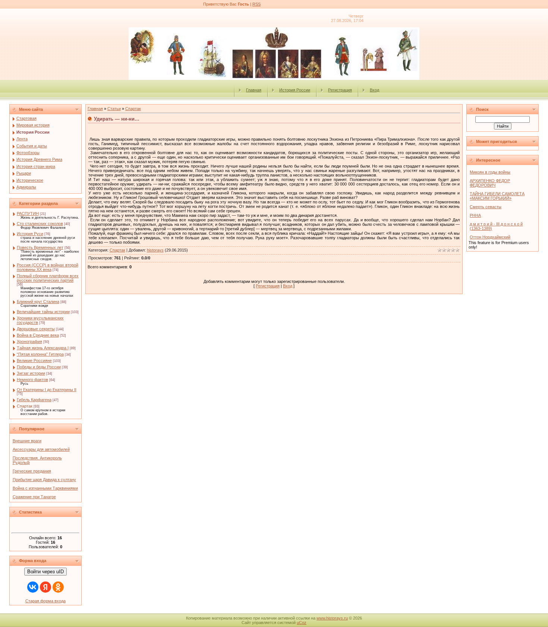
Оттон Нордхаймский (490, 237)
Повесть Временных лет (40, 247)
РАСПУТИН (28, 213)
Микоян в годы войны (490, 172)
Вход (374, 90)
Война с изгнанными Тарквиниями (45, 488)
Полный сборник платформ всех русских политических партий (48, 278)
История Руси (30, 233)
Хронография (29, 341)
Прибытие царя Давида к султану (44, 479)
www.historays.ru (332, 618)
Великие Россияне (34, 360)
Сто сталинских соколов (40, 223)
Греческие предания (32, 471)
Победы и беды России (39, 367)
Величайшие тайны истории (43, 311)
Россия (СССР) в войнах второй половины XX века (47, 267)
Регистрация (340, 90)
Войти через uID (45, 571)
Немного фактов (32, 379)
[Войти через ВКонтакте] (32, 587)
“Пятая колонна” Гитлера (40, 354)
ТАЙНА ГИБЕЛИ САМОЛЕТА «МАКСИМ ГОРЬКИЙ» (497, 195)
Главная (253, 90)
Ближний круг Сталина (38, 301)
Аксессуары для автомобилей (41, 449)
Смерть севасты (485, 207)
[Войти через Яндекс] (45, 587)
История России (294, 90)
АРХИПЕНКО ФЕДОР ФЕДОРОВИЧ (490, 182)
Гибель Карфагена (34, 399)
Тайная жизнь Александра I (43, 348)
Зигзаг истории (31, 373)
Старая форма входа (45, 601)
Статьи (114, 108)
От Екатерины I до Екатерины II (46, 389)
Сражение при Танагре (34, 497)
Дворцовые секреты (36, 329)
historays (155, 250)
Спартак (24, 406)
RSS (256, 4)
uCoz (301, 622)
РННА (475, 215)
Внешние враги (27, 441)
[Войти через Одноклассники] (58, 587)
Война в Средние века (38, 335)
